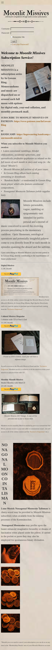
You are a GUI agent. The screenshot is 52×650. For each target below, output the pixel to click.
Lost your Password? (20, 44)
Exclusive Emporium (15, 309)
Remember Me (18, 37)
